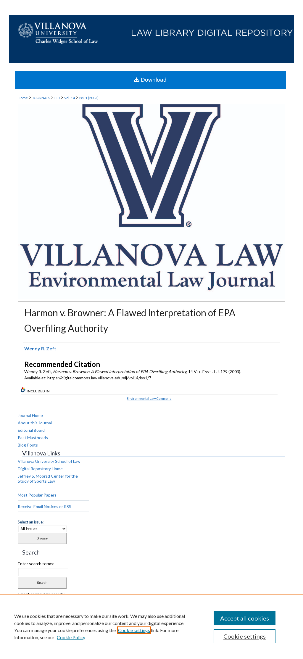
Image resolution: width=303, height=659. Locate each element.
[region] (151, 626)
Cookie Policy (71, 637)
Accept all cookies (244, 618)
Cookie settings (134, 630)
